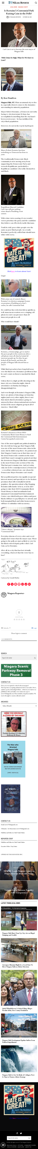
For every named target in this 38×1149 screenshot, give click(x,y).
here (13, 271)
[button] (35, 658)
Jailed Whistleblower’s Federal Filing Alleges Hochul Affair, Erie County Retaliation (17, 1009)
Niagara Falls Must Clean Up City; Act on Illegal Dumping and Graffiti (18, 934)
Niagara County (23, 7)
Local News (13, 7)
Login (35, 628)
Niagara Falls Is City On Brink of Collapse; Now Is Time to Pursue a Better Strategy (18, 1076)
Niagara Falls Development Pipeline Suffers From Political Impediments (18, 1041)
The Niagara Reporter (25, 1142)
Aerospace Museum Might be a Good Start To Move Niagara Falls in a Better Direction (17, 966)
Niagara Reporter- (16, 17)
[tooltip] (8, 584)
